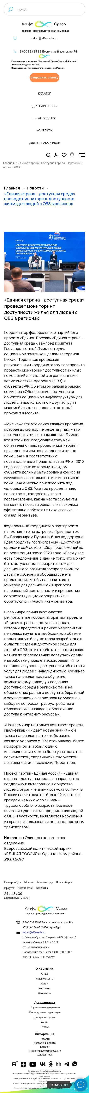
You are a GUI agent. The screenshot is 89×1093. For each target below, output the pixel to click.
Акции (44, 1022)
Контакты (44, 988)
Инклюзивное (37, 1050)
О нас (44, 973)
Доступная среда (45, 1017)
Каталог (44, 1046)
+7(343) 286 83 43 (33, 927)
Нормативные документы (45, 1007)
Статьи (45, 1027)
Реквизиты (44, 993)
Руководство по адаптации (45, 1012)
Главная (8, 163)
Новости (35, 188)
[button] (44, 77)
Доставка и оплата (45, 1043)
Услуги (44, 983)
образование (53, 1050)
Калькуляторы (44, 1054)
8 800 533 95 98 (30, 51)
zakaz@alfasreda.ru (44, 38)
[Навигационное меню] (82, 155)
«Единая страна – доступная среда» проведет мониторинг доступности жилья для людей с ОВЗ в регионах (39, 198)
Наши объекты (44, 978)
